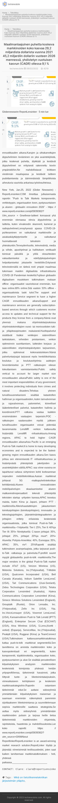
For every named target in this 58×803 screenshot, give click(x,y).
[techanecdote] (11, 3)
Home (4, 13)
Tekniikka (14, 13)
